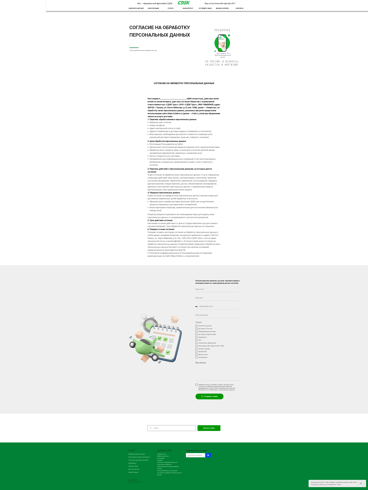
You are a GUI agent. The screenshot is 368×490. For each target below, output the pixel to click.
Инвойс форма (133, 472)
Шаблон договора (163, 456)
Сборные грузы (133, 466)
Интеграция (161, 458)
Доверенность (161, 454)
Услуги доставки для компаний (138, 460)
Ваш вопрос (201, 362)
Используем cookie (317, 482)
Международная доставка (136, 454)
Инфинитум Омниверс (134, 482)
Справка (160, 460)
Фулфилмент (132, 463)
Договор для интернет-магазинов (139, 457)
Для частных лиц (133, 469)
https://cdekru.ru (175, 113)
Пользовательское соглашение (167, 470)
